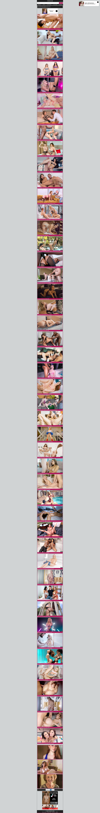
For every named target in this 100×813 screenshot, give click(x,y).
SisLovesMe (55, 4)
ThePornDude (49, 4)
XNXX (44, 4)
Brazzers (39, 4)
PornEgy (60, 4)
